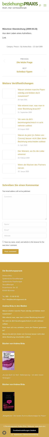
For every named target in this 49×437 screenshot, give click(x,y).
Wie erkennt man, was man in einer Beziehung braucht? (31, 107)
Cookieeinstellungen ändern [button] (24, 430)
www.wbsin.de (40, 426)
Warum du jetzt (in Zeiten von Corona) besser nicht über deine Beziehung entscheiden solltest (32, 138)
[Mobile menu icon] (45, 5)
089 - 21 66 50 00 (12, 296)
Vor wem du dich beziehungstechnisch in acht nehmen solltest (30, 122)
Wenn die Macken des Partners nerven (32, 166)
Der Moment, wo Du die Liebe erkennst (31, 152)
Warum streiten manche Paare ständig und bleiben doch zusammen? (31, 93)
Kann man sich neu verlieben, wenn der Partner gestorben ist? (24, 328)
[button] (4, 432)
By (25, 47)
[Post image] (8, 93)
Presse (16, 47)
